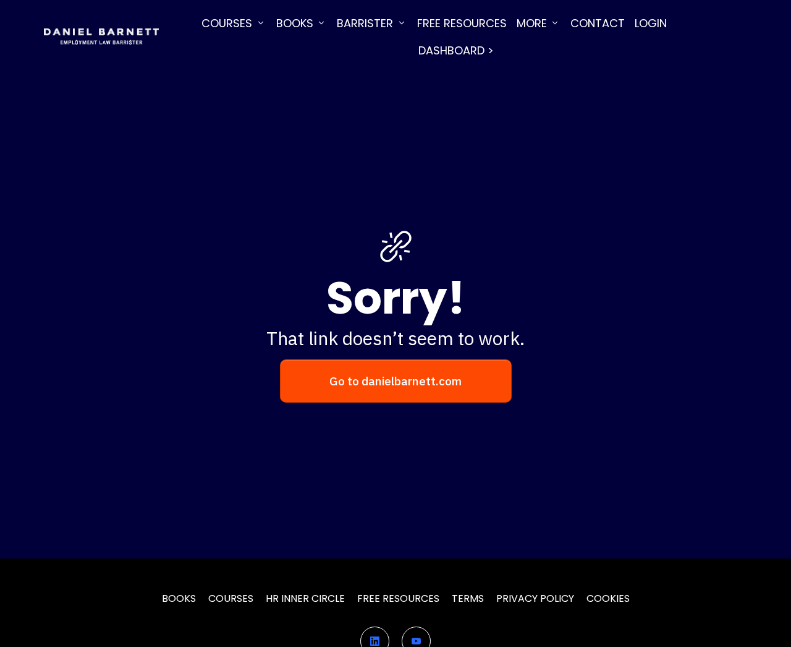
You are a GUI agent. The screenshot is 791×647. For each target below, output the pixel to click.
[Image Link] (101, 37)
